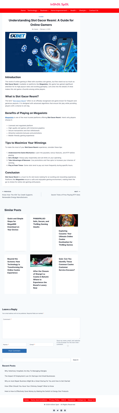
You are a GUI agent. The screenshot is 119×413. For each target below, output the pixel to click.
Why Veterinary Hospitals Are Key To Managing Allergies (26, 371)
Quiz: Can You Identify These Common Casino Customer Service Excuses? (67, 264)
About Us (91, 400)
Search (75, 360)
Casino (41, 16)
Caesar (36, 29)
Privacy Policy (54, 400)
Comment (7, 319)
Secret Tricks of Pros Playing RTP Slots (65, 193)
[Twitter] (57, 410)
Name (6, 344)
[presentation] (67, 220)
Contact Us (93, 10)
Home (23, 10)
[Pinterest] (65, 410)
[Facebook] (54, 410)
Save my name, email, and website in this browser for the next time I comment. (68, 342)
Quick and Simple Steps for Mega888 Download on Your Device (15, 224)
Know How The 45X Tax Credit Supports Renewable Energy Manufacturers (17, 194)
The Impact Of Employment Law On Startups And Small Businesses (30, 376)
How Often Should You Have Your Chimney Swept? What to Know (29, 386)
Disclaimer (72, 400)
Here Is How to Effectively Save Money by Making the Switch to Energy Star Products (36, 391)
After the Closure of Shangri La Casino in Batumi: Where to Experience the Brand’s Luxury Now (41, 279)
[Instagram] (61, 410)
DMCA (63, 400)
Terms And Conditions (39, 400)
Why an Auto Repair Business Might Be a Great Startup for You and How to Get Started (37, 381)
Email (32, 344)
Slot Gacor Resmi (19, 101)
